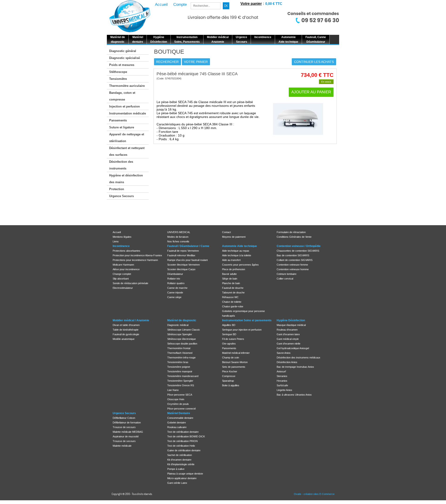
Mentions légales (122, 236)
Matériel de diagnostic (181, 320)
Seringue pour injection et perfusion (242, 329)
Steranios (282, 376)
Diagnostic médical (177, 325)
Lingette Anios (284, 390)
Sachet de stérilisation (179, 455)
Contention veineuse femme (292, 264)
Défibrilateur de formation (127, 422)
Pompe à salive (175, 469)
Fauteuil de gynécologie (126, 334)
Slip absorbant (121, 278)
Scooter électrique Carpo (181, 269)
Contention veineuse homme (293, 269)
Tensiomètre (118, 79)
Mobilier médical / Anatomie (131, 320)
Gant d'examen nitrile (288, 343)
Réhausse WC (230, 297)
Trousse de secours (124, 427)
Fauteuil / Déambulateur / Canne (188, 246)
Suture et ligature (121, 127)
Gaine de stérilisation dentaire (183, 450)
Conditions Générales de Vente (294, 236)
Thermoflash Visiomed (179, 352)
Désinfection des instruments (121, 165)
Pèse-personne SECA (179, 394)
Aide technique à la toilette (236, 255)
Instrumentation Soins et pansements (247, 320)
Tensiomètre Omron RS (180, 385)
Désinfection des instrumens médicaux (298, 357)
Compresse (228, 376)
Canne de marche (177, 287)
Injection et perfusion (124, 106)
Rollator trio (173, 278)
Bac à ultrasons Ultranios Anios (294, 394)
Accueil (117, 232)
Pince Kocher (229, 371)
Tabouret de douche (233, 292)
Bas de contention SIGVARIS (293, 255)
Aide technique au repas (235, 250)
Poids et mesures (121, 65)
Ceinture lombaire (286, 274)
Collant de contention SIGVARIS (294, 260)
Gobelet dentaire (176, 422)
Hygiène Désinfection (291, 320)
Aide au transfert (231, 260)
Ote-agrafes (229, 343)
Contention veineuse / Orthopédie (299, 246)
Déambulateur (175, 274)
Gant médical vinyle (288, 339)
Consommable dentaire (180, 417)
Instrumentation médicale (127, 113)
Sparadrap (228, 380)
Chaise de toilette (231, 301)
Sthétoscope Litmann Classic (183, 329)
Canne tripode (175, 292)
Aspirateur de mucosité (126, 436)
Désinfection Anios (287, 362)
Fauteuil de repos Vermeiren (183, 250)
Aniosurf (281, 371)
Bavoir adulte (229, 274)
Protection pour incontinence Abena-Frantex (137, 255)
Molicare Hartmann (123, 264)
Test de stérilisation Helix (181, 445)
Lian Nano (173, 390)
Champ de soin (230, 357)
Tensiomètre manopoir (179, 371)
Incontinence (121, 246)
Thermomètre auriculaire (127, 86)
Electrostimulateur (123, 287)
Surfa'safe (282, 385)
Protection (116, 189)
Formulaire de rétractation (291, 232)
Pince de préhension (233, 269)
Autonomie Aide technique (239, 246)
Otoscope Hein (175, 399)
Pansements (118, 120)
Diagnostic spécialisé (124, 58)
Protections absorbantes (126, 250)
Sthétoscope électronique (181, 339)
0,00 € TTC (273, 4)
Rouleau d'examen (287, 329)
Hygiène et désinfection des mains (126, 179)
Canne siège (174, 297)
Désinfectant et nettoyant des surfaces (126, 151)
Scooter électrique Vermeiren (183, 264)
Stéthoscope (118, 72)
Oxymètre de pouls (178, 404)
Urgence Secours (121, 196)
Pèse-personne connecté (181, 408)
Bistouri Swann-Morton (235, 362)
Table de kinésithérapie (125, 329)
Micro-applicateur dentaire (182, 478)
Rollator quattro (175, 283)
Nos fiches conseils (178, 241)
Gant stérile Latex (177, 482)
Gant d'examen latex (288, 334)
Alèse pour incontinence (126, 269)
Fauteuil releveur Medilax (181, 255)
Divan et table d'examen (126, 325)
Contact (226, 232)
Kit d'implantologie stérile (180, 464)
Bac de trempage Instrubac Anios (295, 366)
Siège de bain (229, 278)
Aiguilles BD (228, 325)
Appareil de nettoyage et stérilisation (126, 138)
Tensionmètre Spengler (180, 380)
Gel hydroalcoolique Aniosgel (293, 348)
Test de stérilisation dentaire (183, 431)
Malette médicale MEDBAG (128, 431)
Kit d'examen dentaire (179, 459)
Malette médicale (122, 445)
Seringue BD (229, 334)
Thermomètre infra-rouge (181, 357)
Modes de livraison (177, 236)
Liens (116, 241)
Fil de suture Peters (233, 339)
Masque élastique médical (291, 325)
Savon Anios (284, 352)
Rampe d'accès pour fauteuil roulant (187, 260)
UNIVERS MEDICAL (178, 232)
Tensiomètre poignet (178, 366)
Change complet (122, 274)
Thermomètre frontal (178, 348)
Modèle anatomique (123, 339)
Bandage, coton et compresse (122, 96)
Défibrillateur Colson (124, 417)
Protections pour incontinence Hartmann (135, 260)
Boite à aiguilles (230, 385)
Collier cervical (285, 278)
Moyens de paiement (234, 236)
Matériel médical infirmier (236, 352)
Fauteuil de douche (232, 287)
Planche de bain (231, 283)
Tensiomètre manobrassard (182, 376)
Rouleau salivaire (177, 427)
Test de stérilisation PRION (182, 441)
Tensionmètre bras (177, 362)
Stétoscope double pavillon (182, 343)
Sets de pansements (233, 366)
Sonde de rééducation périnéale (130, 283)
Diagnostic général (122, 51)
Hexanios (282, 380)
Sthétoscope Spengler (179, 334)
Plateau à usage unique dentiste (185, 473)
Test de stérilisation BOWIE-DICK (186, 436)
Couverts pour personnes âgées (240, 264)
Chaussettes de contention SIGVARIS (298, 250)
